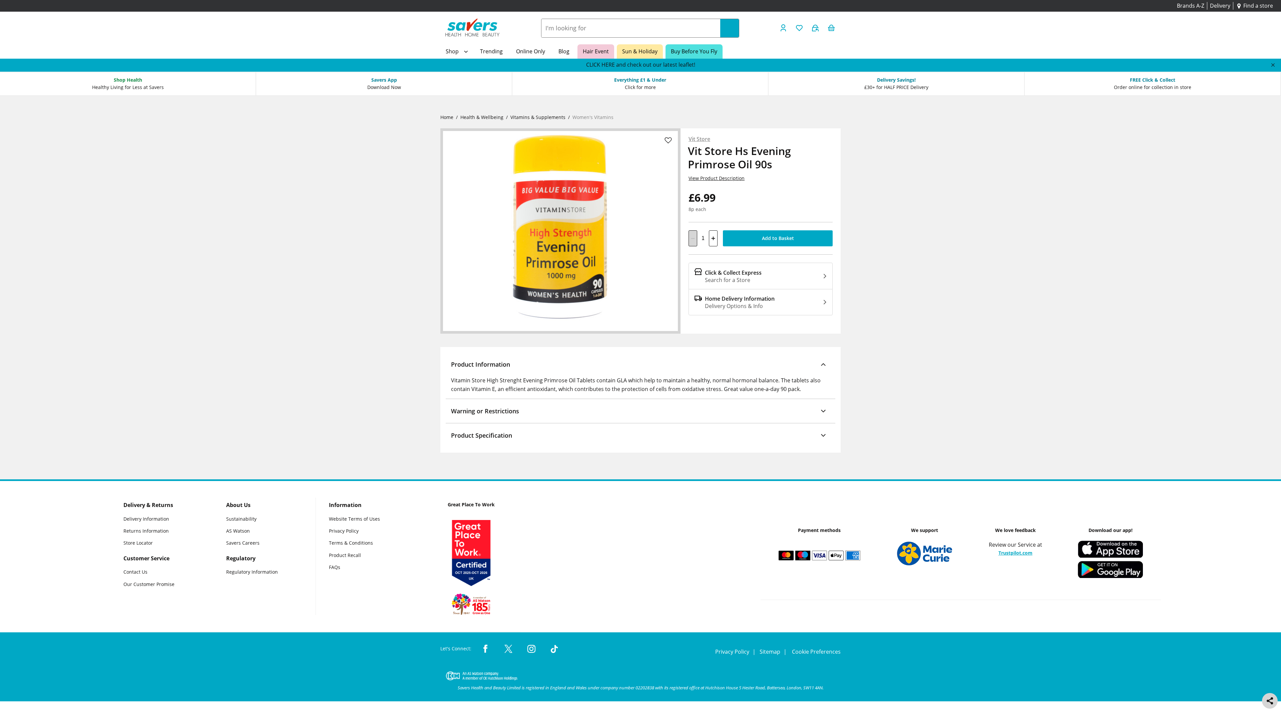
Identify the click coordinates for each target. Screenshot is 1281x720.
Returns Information (146, 531)
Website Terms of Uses (354, 519)
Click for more (640, 87)
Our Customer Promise (148, 584)
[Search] (729, 28)
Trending (491, 51)
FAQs (334, 567)
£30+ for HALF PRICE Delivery (896, 87)
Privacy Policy (344, 531)
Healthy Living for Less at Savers (128, 87)
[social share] (1270, 701)
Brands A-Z (1190, 5)
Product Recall (345, 555)
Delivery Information (146, 519)
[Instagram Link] (531, 649)
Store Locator (138, 543)
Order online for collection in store (1152, 87)
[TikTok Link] (554, 649)
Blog (563, 51)
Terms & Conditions (351, 543)
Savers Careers (243, 543)
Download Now (384, 87)
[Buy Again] (815, 28)
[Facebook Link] (485, 649)
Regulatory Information (252, 572)
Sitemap (771, 651)
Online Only (530, 51)
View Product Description (717, 178)
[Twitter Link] (508, 649)
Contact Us (135, 572)
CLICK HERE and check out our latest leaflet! (640, 64)
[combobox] (630, 28)
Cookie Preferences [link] (816, 651)
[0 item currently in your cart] (831, 28)
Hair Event (596, 51)
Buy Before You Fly (694, 51)
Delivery (1220, 5)
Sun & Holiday (640, 51)
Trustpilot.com (1015, 553)
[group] (640, 65)
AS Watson (238, 531)
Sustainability (241, 519)
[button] (640, 364)
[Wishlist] (799, 28)
